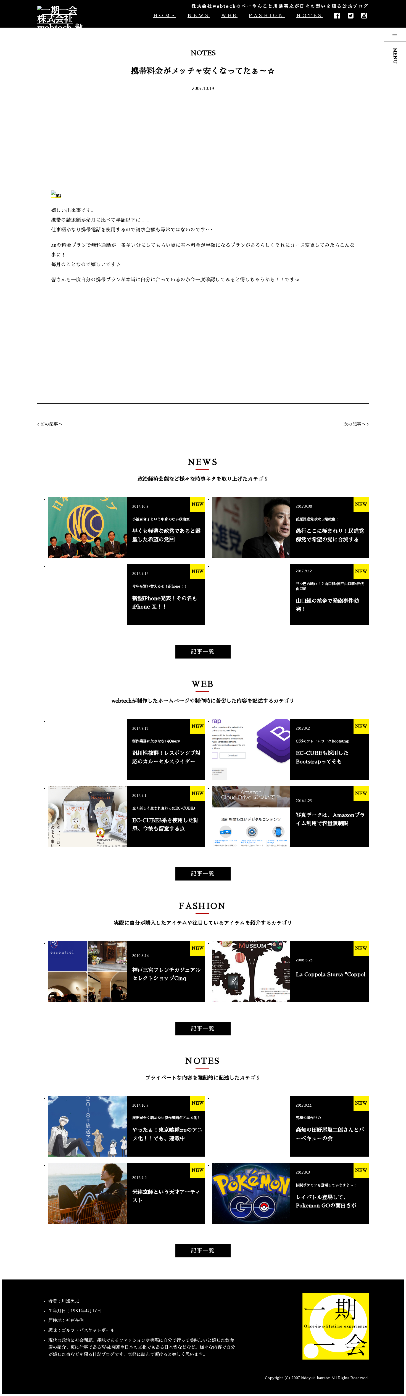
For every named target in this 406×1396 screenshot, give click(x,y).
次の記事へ (355, 424)
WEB (229, 16)
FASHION (267, 16)
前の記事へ (51, 424)
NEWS (199, 16)
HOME (164, 16)
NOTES (309, 16)
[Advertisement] (203, 140)
